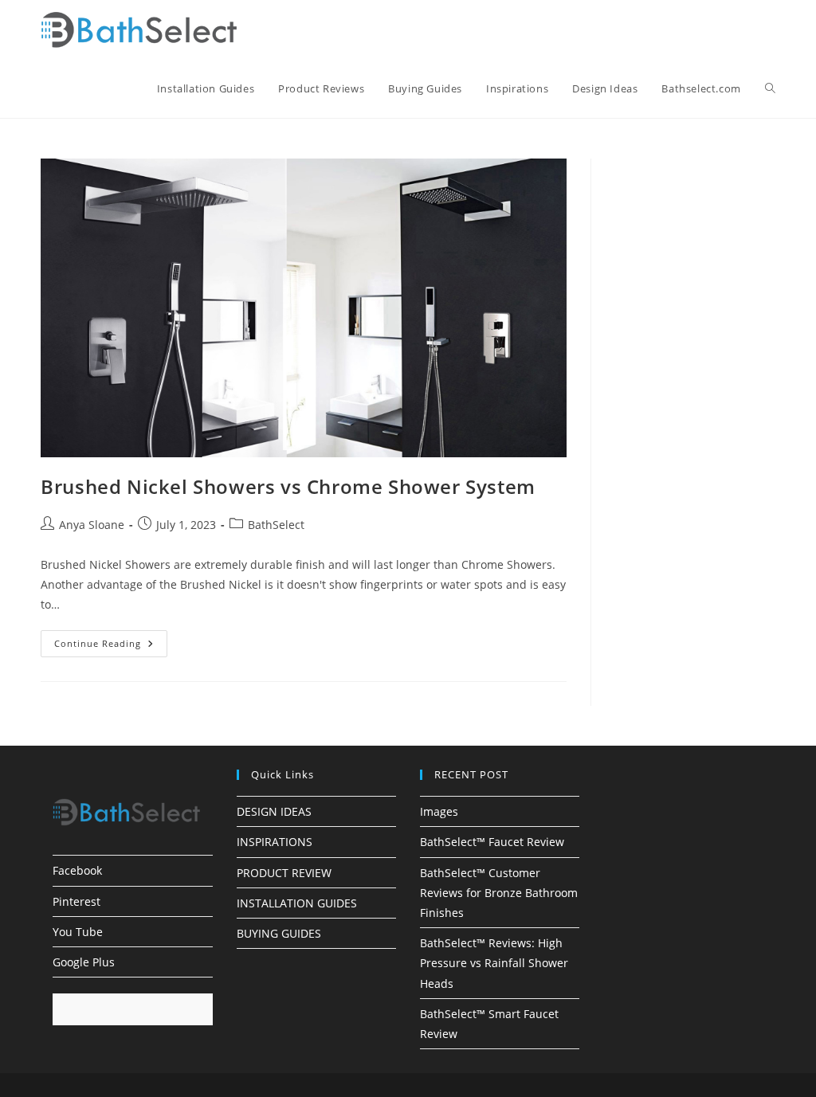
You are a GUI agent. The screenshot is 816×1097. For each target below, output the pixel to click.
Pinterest (76, 901)
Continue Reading (110, 646)
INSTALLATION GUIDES (297, 903)
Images (439, 811)
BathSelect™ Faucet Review (492, 841)
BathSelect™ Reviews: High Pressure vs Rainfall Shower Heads (494, 962)
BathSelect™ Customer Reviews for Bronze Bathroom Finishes (499, 892)
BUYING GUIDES (279, 933)
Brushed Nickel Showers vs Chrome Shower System (288, 486)
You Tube (78, 931)
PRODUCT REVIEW (284, 872)
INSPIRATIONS (274, 841)
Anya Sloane (91, 524)
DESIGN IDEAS (274, 811)
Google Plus (84, 962)
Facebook (77, 870)
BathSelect (276, 524)
